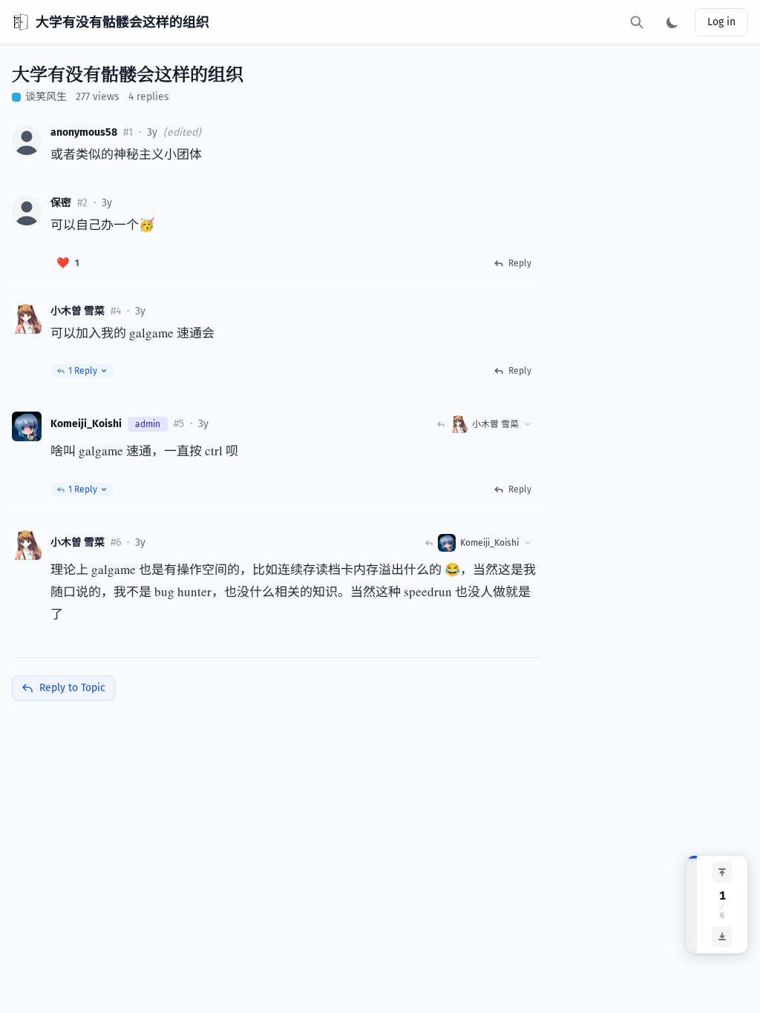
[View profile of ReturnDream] (27, 210)
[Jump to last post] (722, 936)
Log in (721, 22)
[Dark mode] (672, 22)
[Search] (636, 22)
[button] (27, 140)
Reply (519, 263)
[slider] (692, 904)
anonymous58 (83, 132)
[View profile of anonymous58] (27, 140)
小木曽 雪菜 (77, 311)
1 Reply (82, 371)
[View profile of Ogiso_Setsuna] (27, 319)
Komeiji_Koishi (86, 424)
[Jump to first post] (722, 872)
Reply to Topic (72, 688)
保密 (60, 203)
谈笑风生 (46, 96)
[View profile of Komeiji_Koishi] (27, 426)
